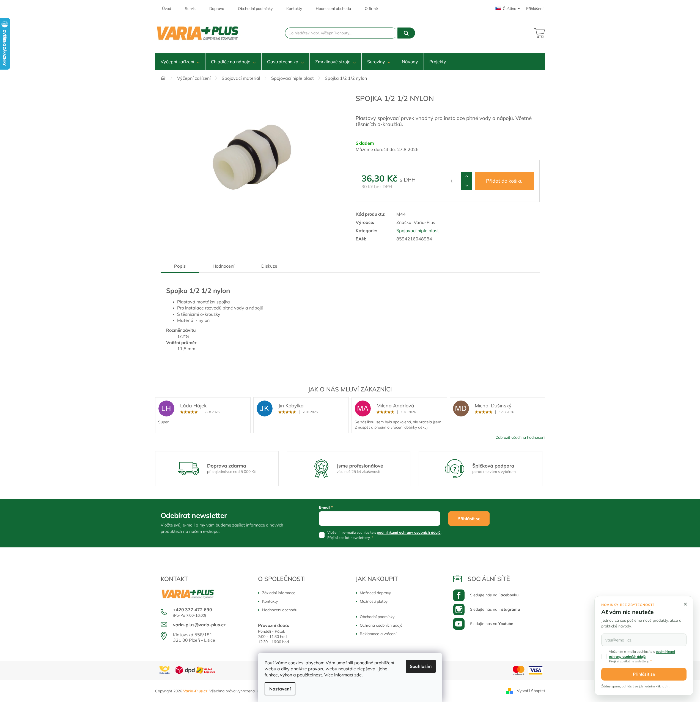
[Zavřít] (685, 604)
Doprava (216, 8)
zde (358, 675)
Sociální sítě (489, 579)
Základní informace (278, 592)
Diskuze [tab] (269, 266)
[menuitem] (180, 61)
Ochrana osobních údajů (381, 625)
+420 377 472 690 (192, 609)
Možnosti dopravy (375, 592)
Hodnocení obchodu (333, 8)
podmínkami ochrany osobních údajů (409, 532)
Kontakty (294, 8)
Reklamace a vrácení (378, 633)
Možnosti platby (374, 601)
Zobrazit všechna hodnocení (520, 437)
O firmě (371, 8)
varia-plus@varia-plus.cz (199, 624)
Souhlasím (421, 666)
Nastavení (280, 689)
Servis (190, 8)
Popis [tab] (180, 266)
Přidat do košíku (504, 181)
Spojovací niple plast (417, 230)
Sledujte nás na (494, 595)
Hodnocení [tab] (223, 266)
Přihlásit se (469, 518)
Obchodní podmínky (255, 8)
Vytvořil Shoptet (531, 690)
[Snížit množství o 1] (466, 185)
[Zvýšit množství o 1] (466, 176)
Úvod (166, 8)
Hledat (406, 33)
